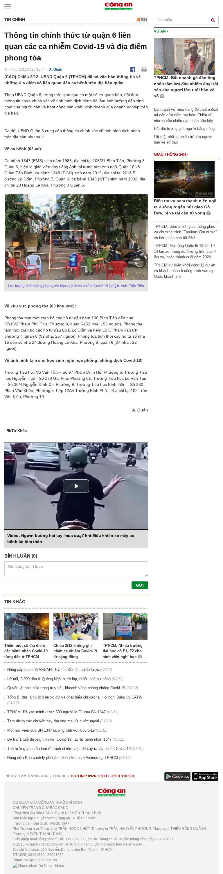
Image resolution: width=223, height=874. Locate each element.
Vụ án (160, 31)
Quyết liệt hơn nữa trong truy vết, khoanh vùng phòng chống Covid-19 (66, 688)
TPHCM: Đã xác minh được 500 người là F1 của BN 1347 (56, 712)
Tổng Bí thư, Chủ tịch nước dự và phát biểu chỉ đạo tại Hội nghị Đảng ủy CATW (74, 697)
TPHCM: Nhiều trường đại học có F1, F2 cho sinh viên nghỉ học (123, 651)
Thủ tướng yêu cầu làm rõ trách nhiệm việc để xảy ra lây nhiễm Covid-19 (69, 748)
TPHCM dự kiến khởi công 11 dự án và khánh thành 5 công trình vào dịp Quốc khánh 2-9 (184, 271)
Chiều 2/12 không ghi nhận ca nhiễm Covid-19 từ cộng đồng (75, 651)
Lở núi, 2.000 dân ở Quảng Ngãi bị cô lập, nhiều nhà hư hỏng (59, 679)
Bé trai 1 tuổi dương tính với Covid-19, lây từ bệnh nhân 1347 (59, 739)
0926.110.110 (98, 776)
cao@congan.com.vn (40, 860)
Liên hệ (59, 776)
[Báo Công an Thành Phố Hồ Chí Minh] (118, 6)
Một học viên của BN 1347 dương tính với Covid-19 (51, 730)
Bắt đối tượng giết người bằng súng (184, 128)
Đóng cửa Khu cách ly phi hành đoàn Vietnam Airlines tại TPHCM (62, 757)
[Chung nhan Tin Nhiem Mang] (38, 865)
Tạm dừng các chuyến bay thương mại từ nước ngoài (53, 721)
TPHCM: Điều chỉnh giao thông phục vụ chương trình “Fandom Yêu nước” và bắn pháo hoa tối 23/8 (185, 232)
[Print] (144, 69)
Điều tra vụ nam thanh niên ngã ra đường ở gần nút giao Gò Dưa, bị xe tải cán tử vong (185, 206)
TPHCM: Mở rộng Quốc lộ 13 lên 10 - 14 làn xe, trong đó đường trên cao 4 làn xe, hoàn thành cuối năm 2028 (185, 251)
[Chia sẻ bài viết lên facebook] (132, 69)
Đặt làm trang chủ (29, 776)
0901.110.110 (123, 776)
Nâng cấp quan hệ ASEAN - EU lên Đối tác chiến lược (53, 669)
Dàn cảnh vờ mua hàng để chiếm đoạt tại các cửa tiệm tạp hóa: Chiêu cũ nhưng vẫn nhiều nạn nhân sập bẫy (186, 115)
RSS (143, 19)
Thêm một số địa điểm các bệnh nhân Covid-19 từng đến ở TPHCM (26, 651)
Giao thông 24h (170, 154)
